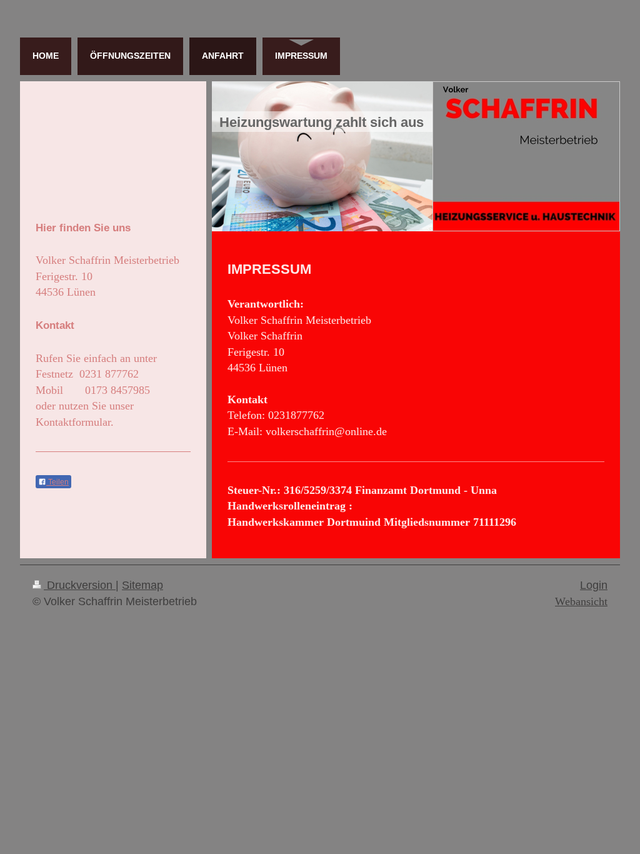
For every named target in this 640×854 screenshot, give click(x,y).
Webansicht (581, 601)
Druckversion (80, 585)
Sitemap (142, 585)
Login (594, 585)
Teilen (57, 482)
